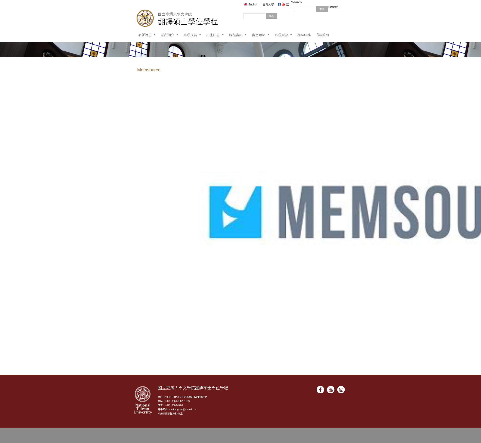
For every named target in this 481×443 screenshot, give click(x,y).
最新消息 (145, 34)
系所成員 (190, 34)
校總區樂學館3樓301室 (170, 413)
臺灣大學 (268, 4)
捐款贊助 (322, 34)
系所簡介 (167, 34)
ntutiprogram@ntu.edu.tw (182, 409)
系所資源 (281, 34)
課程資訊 (236, 34)
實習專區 (258, 34)
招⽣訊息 (213, 34)
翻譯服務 (304, 34)
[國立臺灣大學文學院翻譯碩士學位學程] (177, 13)
